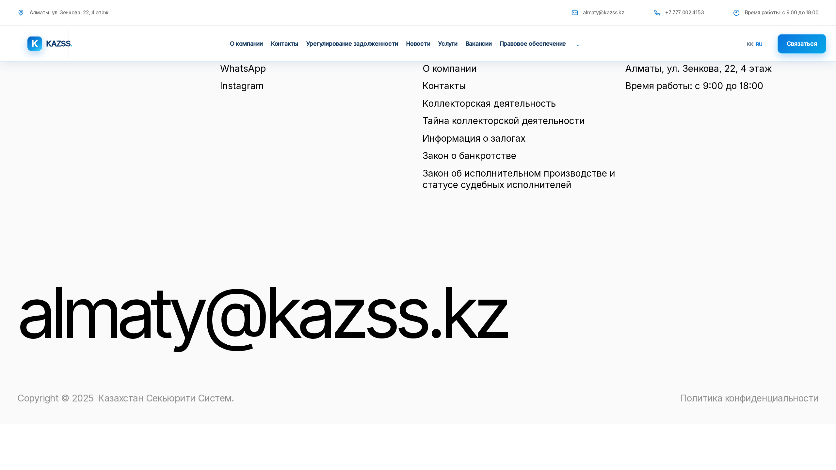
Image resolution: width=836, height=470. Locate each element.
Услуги (447, 43)
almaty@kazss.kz (603, 12)
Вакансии (479, 43)
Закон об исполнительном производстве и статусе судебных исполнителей (519, 179)
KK (750, 44)
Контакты (284, 43)
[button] (576, 44)
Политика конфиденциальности (749, 398)
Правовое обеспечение (533, 43)
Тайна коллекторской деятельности (504, 120)
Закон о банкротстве (469, 155)
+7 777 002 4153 (684, 12)
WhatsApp (243, 68)
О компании (246, 43)
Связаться (802, 43)
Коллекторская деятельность (489, 103)
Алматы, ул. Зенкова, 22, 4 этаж (698, 68)
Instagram (242, 85)
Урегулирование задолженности (352, 43)
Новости (418, 43)
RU (759, 44)
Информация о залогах (474, 138)
